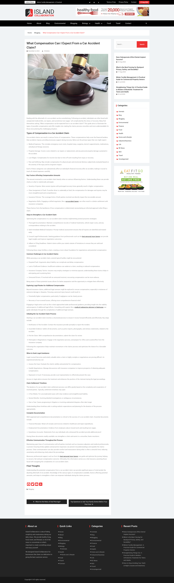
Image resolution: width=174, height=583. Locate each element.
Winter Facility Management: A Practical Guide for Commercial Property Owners (134, 547)
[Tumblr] (99, 3)
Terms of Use (111, 2)
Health (97, 23)
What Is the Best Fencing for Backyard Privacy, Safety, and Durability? (133, 539)
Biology (85, 23)
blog (120, 115)
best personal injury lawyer (91, 236)
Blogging (73, 23)
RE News (122, 148)
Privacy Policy (123, 2)
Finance (121, 126)
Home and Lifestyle (125, 137)
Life (120, 144)
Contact (133, 2)
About (39, 23)
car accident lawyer (72, 201)
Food (109, 23)
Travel (118, 23)
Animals (121, 111)
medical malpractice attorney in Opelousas (89, 307)
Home (29, 23)
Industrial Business (125, 141)
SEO (120, 152)
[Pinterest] (94, 3)
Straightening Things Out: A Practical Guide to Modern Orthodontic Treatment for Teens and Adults (131, 89)
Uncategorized (123, 159)
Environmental (60, 23)
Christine (47, 51)
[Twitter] (90, 3)
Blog (48, 23)
